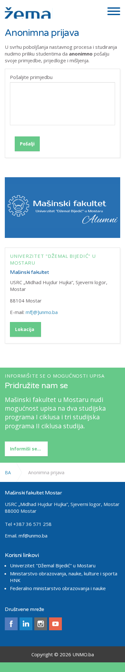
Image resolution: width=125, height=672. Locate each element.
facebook (11, 623)
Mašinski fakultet (29, 272)
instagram (40, 623)
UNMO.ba (83, 654)
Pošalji (27, 144)
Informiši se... (25, 449)
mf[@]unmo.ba (42, 312)
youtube (55, 623)
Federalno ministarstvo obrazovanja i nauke (58, 588)
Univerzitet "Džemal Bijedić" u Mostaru (53, 565)
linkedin (26, 623)
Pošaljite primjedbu (31, 77)
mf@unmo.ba (33, 535)
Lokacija (24, 329)
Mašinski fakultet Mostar (29, 11)
